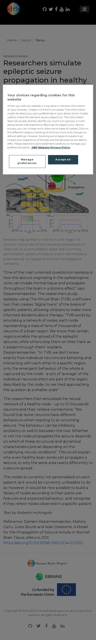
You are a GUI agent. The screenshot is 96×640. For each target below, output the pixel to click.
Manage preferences (27, 161)
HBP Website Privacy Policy (50, 147)
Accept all (63, 159)
